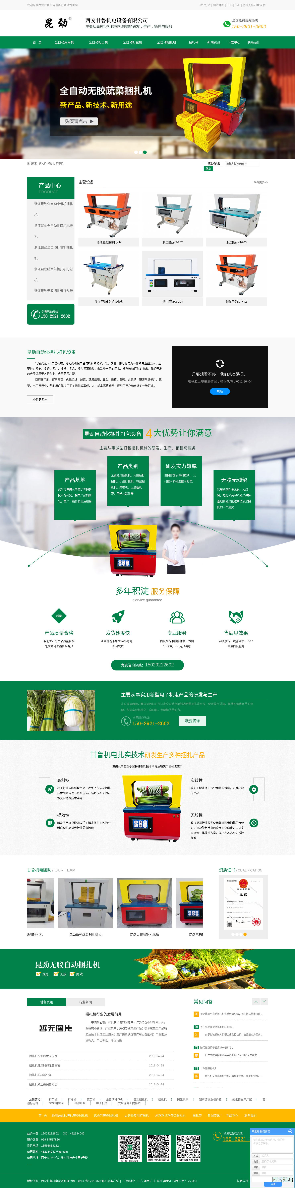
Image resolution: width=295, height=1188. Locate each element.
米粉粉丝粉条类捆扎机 (170, 1115)
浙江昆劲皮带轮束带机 (109, 301)
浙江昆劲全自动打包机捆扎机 (53, 253)
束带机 (59, 163)
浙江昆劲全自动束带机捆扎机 (53, 209)
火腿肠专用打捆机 (137, 1115)
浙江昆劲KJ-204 (173, 301)
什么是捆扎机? (208, 1044)
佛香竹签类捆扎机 (106, 1115)
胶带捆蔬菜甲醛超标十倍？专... (216, 1023)
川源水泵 (79, 1103)
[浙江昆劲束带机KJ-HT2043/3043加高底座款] (108, 214)
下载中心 (233, 42)
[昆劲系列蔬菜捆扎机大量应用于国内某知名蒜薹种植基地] (45, 903)
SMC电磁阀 (56, 1103)
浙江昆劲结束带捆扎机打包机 (53, 274)
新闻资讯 (213, 42)
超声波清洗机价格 (210, 1099)
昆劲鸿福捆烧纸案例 (163, 934)
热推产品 (113, 1181)
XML (237, 5)
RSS (229, 5)
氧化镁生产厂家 (242, 1099)
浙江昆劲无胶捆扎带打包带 (53, 291)
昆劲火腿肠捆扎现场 (104, 934)
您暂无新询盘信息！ (255, 5)
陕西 (175, 1181)
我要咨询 (192, 721)
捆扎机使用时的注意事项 (44, 1065)
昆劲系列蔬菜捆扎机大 (46, 934)
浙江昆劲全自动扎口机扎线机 (53, 231)
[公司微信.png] (132, 1148)
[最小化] (290, 1131)
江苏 (188, 1181)
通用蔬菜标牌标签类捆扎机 (70, 1115)
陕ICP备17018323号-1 (92, 1181)
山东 (140, 1181)
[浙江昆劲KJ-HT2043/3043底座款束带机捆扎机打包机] (236, 273)
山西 (181, 1181)
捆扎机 (42, 163)
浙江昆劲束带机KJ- (109, 242)
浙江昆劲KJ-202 (173, 242)
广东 (153, 1181)
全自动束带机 (64, 42)
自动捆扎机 (140, 1099)
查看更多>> (260, 182)
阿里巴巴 (182, 1099)
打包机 (51, 163)
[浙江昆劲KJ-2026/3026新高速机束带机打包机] (172, 214)
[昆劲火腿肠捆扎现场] (104, 903)
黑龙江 (167, 1181)
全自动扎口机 (98, 42)
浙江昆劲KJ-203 (236, 242)
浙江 (194, 1181)
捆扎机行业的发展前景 (103, 1014)
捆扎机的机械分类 (40, 1075)
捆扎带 (193, 42)
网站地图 (218, 5)
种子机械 (101, 1103)
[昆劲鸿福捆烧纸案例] (163, 903)
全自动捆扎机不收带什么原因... (216, 1085)
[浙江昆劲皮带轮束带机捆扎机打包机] (108, 273)
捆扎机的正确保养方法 (43, 1084)
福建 (159, 1181)
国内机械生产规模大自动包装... (216, 1064)
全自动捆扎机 (166, 42)
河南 (147, 1181)
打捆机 (72, 1099)
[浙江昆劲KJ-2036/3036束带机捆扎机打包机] (236, 214)
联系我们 (253, 42)
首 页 (37, 42)
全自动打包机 (132, 42)
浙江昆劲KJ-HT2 (236, 301)
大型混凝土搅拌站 (129, 1103)
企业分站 (205, 5)
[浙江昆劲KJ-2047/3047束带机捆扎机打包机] (172, 273)
